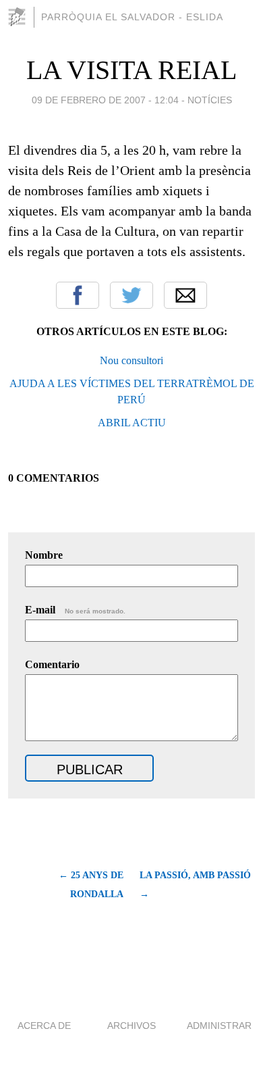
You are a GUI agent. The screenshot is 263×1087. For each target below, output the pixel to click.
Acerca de (44, 1025)
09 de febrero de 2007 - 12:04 (105, 100)
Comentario (52, 664)
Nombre (44, 555)
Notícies (209, 100)
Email (185, 295)
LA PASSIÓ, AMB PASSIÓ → (195, 884)
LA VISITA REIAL (131, 70)
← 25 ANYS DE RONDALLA (91, 884)
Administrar (219, 1025)
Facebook (77, 295)
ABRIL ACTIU (132, 422)
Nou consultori (131, 360)
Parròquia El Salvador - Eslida (132, 16)
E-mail (75, 609)
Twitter (131, 295)
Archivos (131, 1025)
